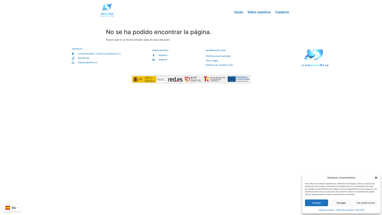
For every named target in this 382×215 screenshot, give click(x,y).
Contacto (282, 12)
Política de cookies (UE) (219, 64)
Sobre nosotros (259, 12)
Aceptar (316, 202)
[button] (376, 177)
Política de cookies (326, 210)
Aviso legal (359, 210)
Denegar (341, 202)
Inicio (238, 12)
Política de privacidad (345, 210)
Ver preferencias (366, 202)
